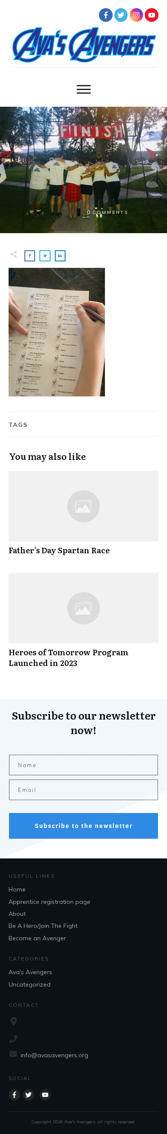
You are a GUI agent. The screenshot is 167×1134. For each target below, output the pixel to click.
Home (17, 889)
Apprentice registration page (49, 902)
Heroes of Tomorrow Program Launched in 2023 (83, 625)
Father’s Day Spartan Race (83, 517)
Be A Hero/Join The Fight (43, 926)
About (17, 914)
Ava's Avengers (30, 972)
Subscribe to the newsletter (84, 825)
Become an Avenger (37, 938)
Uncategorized (30, 984)
